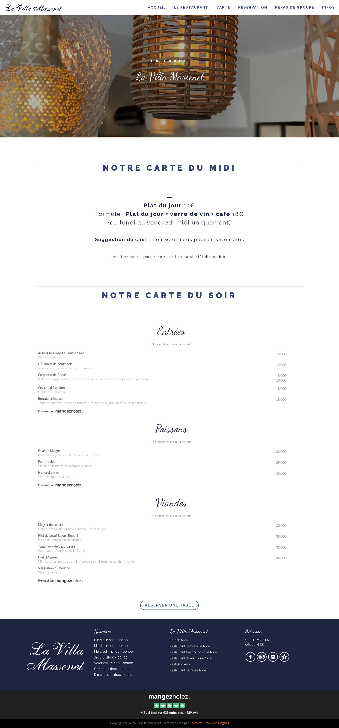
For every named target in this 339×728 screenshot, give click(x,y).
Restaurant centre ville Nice (190, 646)
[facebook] (250, 660)
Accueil (157, 7)
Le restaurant (191, 7)
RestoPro (196, 723)
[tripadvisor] (262, 660)
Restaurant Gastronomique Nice (193, 652)
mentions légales (217, 723)
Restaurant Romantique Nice (190, 658)
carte (223, 7)
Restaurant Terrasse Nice (188, 670)
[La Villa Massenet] (169, 696)
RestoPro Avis (180, 664)
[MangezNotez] (284, 660)
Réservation (252, 7)
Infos (328, 7)
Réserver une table (169, 605)
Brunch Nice (179, 640)
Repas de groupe (294, 7)
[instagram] (273, 660)
